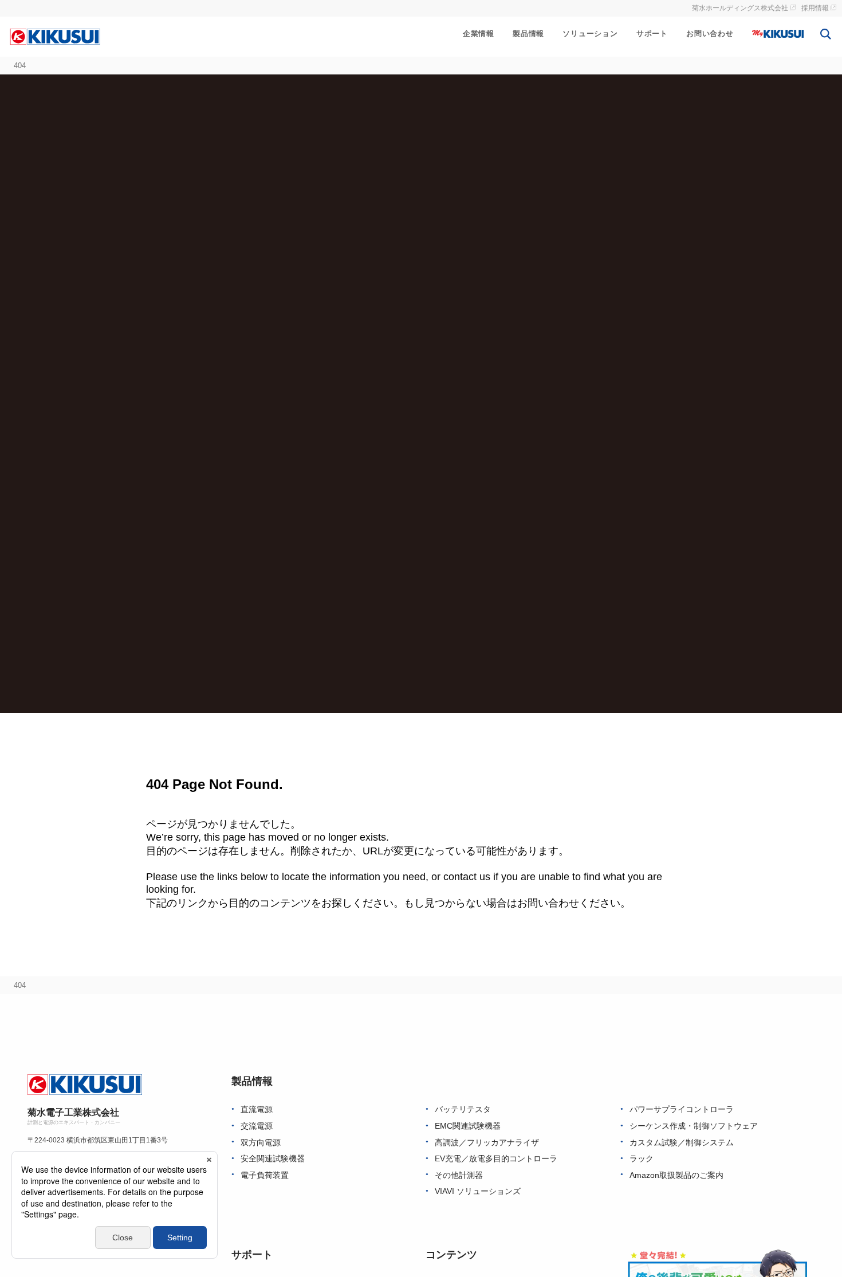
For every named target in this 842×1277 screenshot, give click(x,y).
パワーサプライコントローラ (681, 1109)
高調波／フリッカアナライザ (487, 1142)
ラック (641, 1158)
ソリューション (590, 33)
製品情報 (528, 33)
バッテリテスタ (463, 1109)
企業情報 (478, 33)
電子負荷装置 (265, 1175)
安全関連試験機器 (273, 1158)
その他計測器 (459, 1175)
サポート (652, 33)
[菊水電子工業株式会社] (55, 36)
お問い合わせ (710, 33)
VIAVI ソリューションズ (478, 1191)
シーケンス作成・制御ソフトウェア (693, 1126)
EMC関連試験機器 (468, 1126)
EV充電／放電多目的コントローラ (496, 1158)
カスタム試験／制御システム (681, 1142)
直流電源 (257, 1109)
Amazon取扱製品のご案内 (676, 1175)
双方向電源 (261, 1142)
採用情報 (815, 8)
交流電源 (257, 1126)
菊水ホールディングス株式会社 (740, 8)
